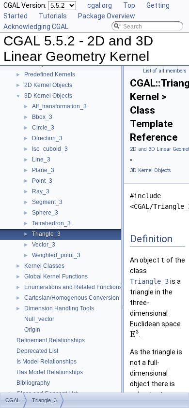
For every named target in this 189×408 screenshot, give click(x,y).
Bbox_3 (42, 117)
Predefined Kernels (49, 74)
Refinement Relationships (50, 340)
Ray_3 (40, 191)
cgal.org (99, 5)
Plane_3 (43, 170)
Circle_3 (43, 127)
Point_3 (42, 180)
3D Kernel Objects (48, 95)
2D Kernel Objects (48, 85)
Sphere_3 (45, 212)
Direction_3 (47, 138)
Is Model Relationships (46, 361)
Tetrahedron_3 (51, 223)
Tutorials (53, 16)
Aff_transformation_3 (59, 106)
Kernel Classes (44, 265)
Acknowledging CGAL (35, 26)
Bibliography (33, 382)
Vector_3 (43, 244)
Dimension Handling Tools (59, 308)
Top (129, 5)
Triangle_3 (46, 234)
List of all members (165, 71)
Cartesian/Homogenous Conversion (71, 297)
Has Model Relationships (49, 372)
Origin (32, 329)
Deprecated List (37, 351)
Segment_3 (47, 202)
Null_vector (39, 319)
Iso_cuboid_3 (50, 149)
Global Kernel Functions (56, 276)
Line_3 (41, 159)
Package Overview (106, 16)
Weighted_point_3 (56, 255)
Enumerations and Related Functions (73, 287)
